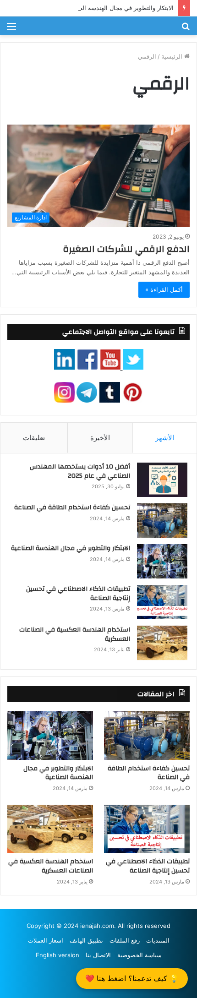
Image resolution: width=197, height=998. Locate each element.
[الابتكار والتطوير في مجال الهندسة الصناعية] (162, 561)
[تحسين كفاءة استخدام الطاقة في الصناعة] (162, 520)
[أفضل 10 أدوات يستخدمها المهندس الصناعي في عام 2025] (162, 480)
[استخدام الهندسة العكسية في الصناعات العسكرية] (162, 643)
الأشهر (164, 437)
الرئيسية (172, 56)
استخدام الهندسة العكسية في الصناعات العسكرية (74, 634)
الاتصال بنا (98, 955)
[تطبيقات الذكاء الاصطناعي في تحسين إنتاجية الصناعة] (162, 602)
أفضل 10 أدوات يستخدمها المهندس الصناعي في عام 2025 (80, 471)
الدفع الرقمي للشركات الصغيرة (126, 248)
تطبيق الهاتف (86, 940)
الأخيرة (100, 437)
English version (57, 955)
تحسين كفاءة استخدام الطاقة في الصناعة (72, 507)
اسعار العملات (45, 940)
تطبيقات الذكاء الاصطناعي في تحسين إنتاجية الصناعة (78, 593)
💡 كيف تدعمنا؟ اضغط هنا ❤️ (132, 978)
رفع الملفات (124, 940)
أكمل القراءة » (164, 289)
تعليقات (34, 437)
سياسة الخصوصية (139, 955)
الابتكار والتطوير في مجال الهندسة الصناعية (119, 7)
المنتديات (158, 940)
